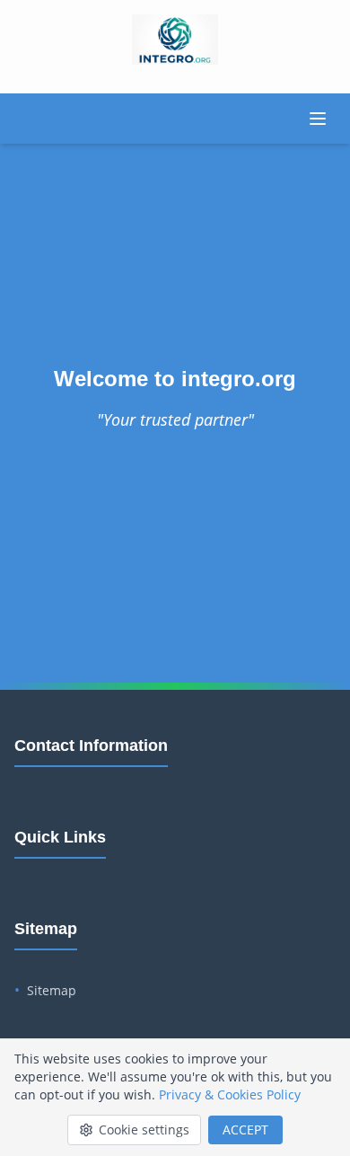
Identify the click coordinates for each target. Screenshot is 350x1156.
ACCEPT (245, 1129)
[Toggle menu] (318, 119)
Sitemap (51, 990)
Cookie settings (144, 1129)
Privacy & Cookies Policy (230, 1094)
